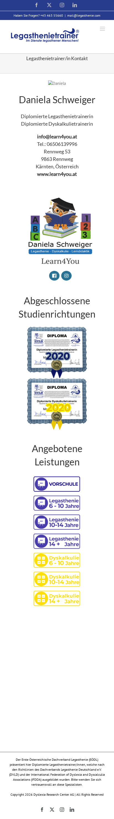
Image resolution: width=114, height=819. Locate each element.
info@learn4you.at (57, 136)
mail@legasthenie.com (83, 15)
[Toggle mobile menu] (103, 29)
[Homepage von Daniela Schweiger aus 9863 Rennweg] (57, 193)
